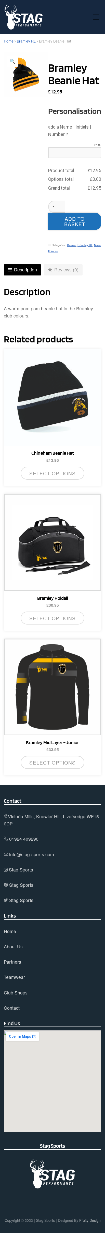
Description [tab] (25, 269)
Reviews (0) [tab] (65, 269)
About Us (13, 946)
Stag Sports (21, 869)
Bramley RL (26, 41)
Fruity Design (90, 1220)
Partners (12, 962)
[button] (12, 61)
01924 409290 (23, 839)
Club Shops (16, 992)
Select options (52, 762)
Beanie (71, 245)
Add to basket (74, 221)
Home (9, 41)
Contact (12, 1008)
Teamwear (14, 977)
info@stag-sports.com (31, 854)
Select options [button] (52, 473)
